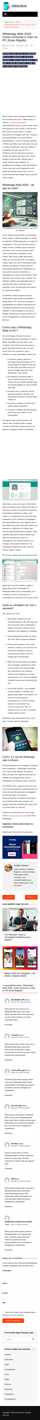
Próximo (30, 897)
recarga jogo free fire (17, 815)
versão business (16, 122)
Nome (5, 1283)
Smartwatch (9, 1394)
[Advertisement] (20, 90)
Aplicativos (9, 1359)
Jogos (7, 1379)
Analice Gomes (9, 45)
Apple (7, 1364)
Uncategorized (10, 1399)
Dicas (6, 48)
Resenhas (8, 1389)
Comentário (7, 1270)
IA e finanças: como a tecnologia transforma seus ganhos (17, 937)
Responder (8, 1025)
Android (8, 1355)
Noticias (8, 1384)
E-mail (5, 1293)
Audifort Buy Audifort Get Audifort (18, 1222)
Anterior (10, 897)
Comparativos (10, 1369)
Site (3, 1303)
